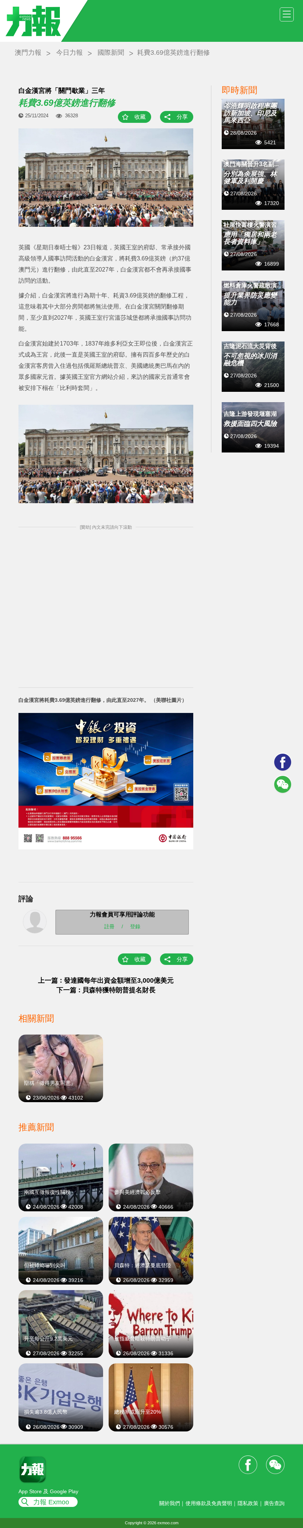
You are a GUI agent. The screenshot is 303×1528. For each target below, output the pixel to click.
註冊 (109, 926)
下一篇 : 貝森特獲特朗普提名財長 (106, 990)
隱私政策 (248, 1503)
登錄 (135, 926)
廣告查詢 (274, 1503)
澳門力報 (28, 52)
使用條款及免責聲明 (208, 1503)
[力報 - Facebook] (282, 762)
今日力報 (69, 52)
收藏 (140, 117)
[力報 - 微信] (282, 784)
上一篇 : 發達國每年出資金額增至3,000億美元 (106, 980)
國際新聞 (111, 52)
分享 (182, 117)
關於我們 (169, 1503)
